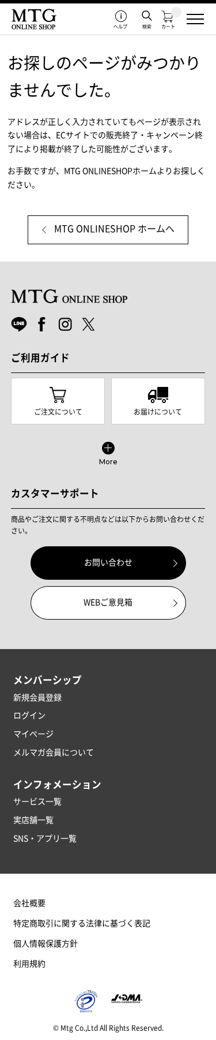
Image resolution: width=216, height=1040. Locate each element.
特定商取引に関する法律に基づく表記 (81, 923)
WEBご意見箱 (108, 602)
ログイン (29, 715)
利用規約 (29, 964)
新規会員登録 (37, 698)
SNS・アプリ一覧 (45, 838)
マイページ (33, 734)
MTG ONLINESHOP (34, 19)
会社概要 (29, 903)
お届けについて (158, 411)
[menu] (195, 19)
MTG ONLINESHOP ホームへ (114, 228)
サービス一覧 (37, 801)
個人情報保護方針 (45, 944)
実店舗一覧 (33, 820)
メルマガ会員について (53, 752)
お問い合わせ (108, 562)
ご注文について (58, 411)
